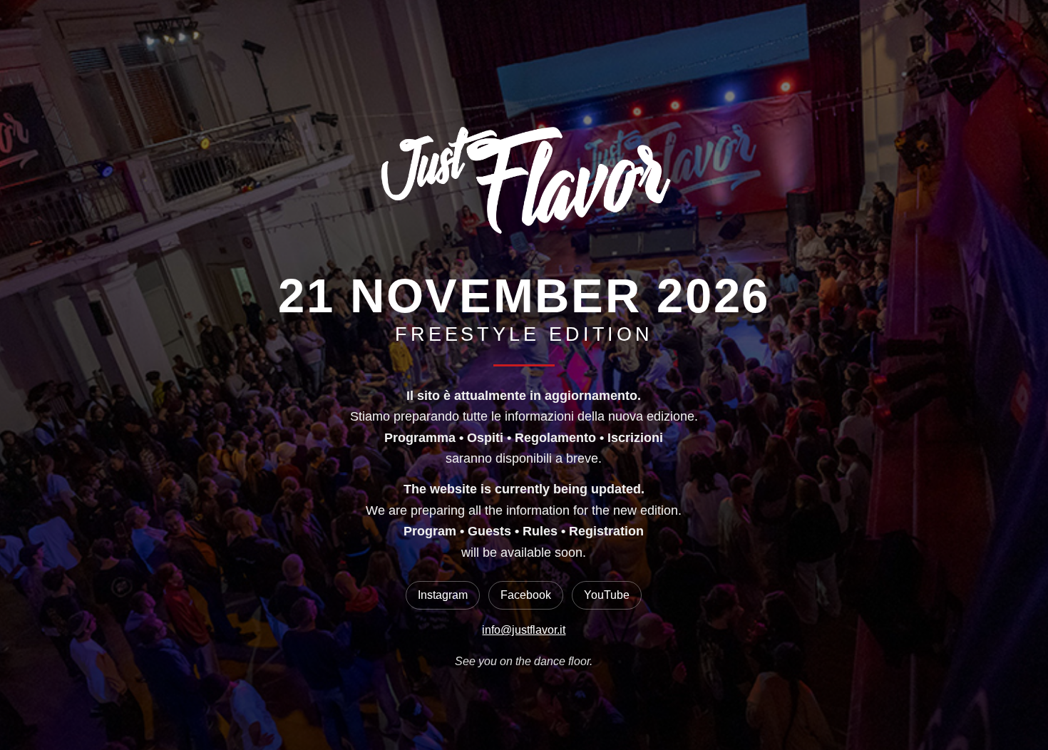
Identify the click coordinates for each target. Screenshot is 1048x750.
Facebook (525, 595)
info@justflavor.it (523, 630)
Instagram (443, 595)
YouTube (607, 595)
